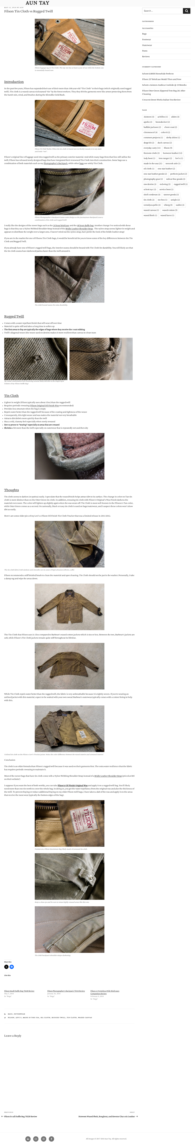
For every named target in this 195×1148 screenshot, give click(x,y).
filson (11, 1017)
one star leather (166, 169)
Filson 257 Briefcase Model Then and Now (161, 79)
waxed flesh (150, 216)
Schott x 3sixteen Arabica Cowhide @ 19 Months (164, 85)
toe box (162, 200)
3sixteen (149, 117)
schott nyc (150, 190)
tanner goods (171, 195)
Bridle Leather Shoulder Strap (79, 229)
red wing (165, 184)
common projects (153, 138)
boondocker (163, 122)
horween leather (172, 153)
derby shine (173, 138)
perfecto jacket (178, 174)
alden (175, 117)
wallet (180, 205)
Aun (22, 7)
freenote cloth (152, 153)
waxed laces (167, 216)
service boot (166, 190)
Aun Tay (37, 3)
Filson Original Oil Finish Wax (45, 406)
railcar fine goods (175, 179)
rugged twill (59, 1017)
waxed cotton (169, 210)
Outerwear (19, 1014)
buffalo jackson (152, 127)
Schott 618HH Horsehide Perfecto (158, 74)
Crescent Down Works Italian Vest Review (161, 100)
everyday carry (152, 148)
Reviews (146, 57)
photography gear (153, 179)
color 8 (165, 133)
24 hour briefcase (61, 226)
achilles (163, 117)
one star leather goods (155, 174)
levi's (19, 1017)
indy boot (149, 158)
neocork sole (173, 164)
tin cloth (72, 1017)
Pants (144, 51)
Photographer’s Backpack (56, 164)
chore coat (170, 127)
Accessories (147, 28)
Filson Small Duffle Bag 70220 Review (19, 991)
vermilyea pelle (152, 205)
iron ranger (165, 158)
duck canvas (165, 143)
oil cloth (46, 1017)
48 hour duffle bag (85, 226)
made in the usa (31, 1017)
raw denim (150, 184)
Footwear (146, 40)
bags (81, 164)
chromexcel (150, 133)
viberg (168, 205)
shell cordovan (152, 195)
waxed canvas (85, 1017)
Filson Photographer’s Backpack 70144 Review (66, 991)
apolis (148, 122)
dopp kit (149, 143)
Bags (10, 1014)
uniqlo (175, 200)
